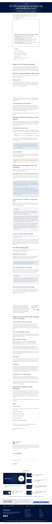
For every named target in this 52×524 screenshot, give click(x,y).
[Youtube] (7, 516)
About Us (40, 511)
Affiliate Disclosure (41, 515)
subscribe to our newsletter (17, 425)
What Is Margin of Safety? (39, 474)
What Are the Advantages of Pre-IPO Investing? (20, 54)
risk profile (22, 395)
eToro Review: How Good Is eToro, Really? (12, 485)
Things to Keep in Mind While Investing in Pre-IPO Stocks (21, 57)
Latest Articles (41, 514)
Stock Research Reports (28, 514)
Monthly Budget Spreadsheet (29, 515)
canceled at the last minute (21, 281)
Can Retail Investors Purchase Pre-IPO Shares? (20, 53)
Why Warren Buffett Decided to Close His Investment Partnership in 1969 (41, 486)
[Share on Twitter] (19, 453)
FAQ (14, 60)
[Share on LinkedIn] (20, 453)
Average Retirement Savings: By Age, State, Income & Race (41, 492)
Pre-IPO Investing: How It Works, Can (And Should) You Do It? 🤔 (35, 307)
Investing (26, 3)
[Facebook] (4, 516)
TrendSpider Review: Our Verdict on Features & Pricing (17, 492)
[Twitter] (5, 516)
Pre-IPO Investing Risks (17, 56)
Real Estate (21, 496)
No (24, 428)
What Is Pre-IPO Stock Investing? (18, 50)
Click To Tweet (35, 309)
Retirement (35, 496)
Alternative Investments (28, 496)
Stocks (17, 496)
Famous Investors (40, 496)
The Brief (26, 511)
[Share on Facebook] (17, 453)
